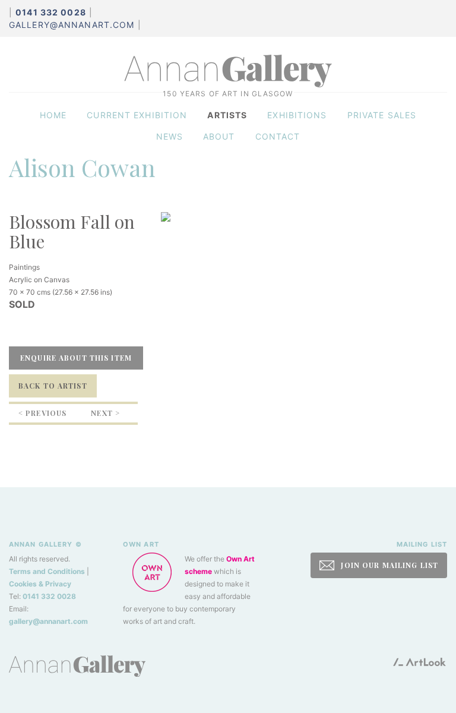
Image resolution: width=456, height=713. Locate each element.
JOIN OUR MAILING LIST (388, 565)
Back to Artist (52, 385)
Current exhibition (137, 115)
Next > (105, 413)
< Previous (42, 413)
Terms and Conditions (47, 571)
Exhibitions (297, 115)
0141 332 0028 (49, 596)
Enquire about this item (76, 357)
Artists (227, 115)
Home (53, 115)
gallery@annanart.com (71, 25)
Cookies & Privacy (40, 583)
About (219, 136)
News (169, 136)
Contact (277, 136)
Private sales (382, 115)
